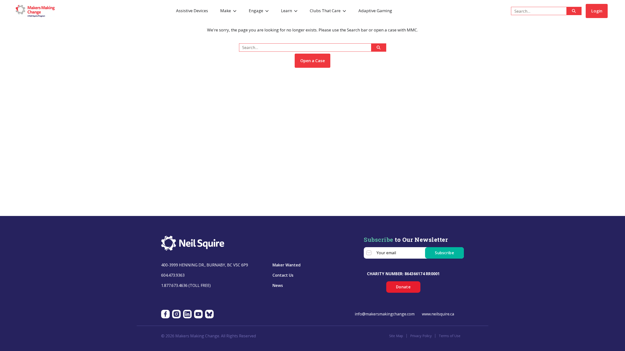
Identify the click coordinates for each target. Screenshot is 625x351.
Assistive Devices (192, 10)
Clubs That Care (325, 10)
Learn (286, 10)
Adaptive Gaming (375, 10)
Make (225, 10)
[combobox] (536, 11)
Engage (256, 10)
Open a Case (312, 60)
